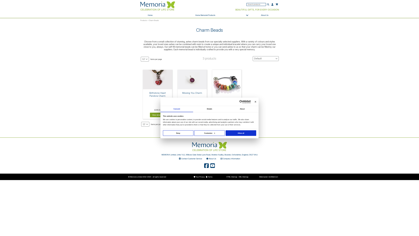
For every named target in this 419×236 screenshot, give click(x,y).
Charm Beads (154, 20)
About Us (264, 15)
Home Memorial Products (205, 15)
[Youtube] (212, 166)
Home (150, 15)
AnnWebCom (273, 177)
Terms (210, 177)
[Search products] (268, 4)
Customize (208, 133)
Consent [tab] (176, 109)
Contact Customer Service (191, 159)
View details (157, 115)
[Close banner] (255, 101)
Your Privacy (200, 177)
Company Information (231, 159)
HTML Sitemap (231, 177)
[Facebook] (206, 166)
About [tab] (242, 109)
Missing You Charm (192, 93)
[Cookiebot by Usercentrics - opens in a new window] (241, 101)
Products (143, 20)
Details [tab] (209, 109)
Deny (178, 133)
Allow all (241, 133)
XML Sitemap (243, 177)
